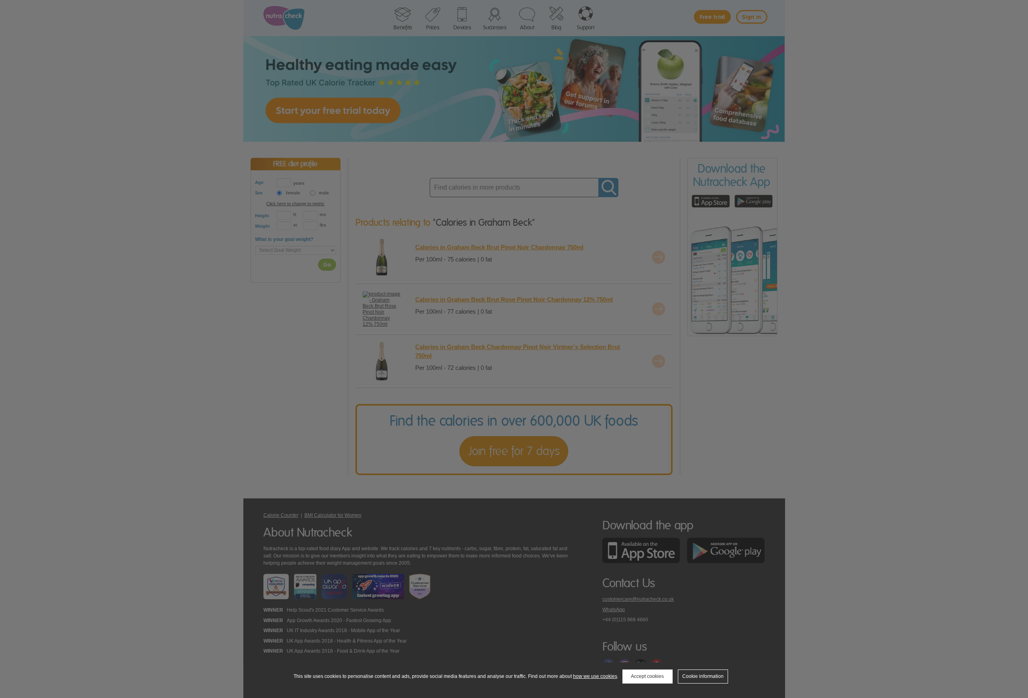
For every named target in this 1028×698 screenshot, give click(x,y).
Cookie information (703, 676)
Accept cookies (647, 676)
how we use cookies (595, 676)
